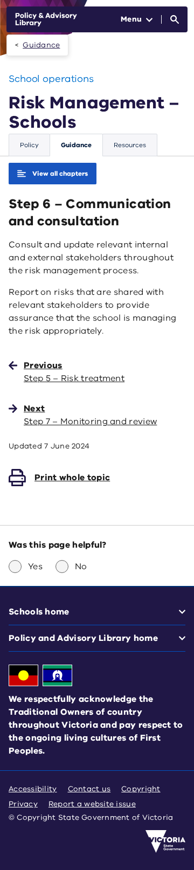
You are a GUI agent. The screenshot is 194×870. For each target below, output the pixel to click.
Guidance (41, 45)
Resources (130, 145)
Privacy (23, 804)
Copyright (140, 789)
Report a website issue (92, 804)
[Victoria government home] (165, 841)
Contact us (89, 789)
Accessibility (33, 789)
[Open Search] (175, 19)
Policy (29, 145)
